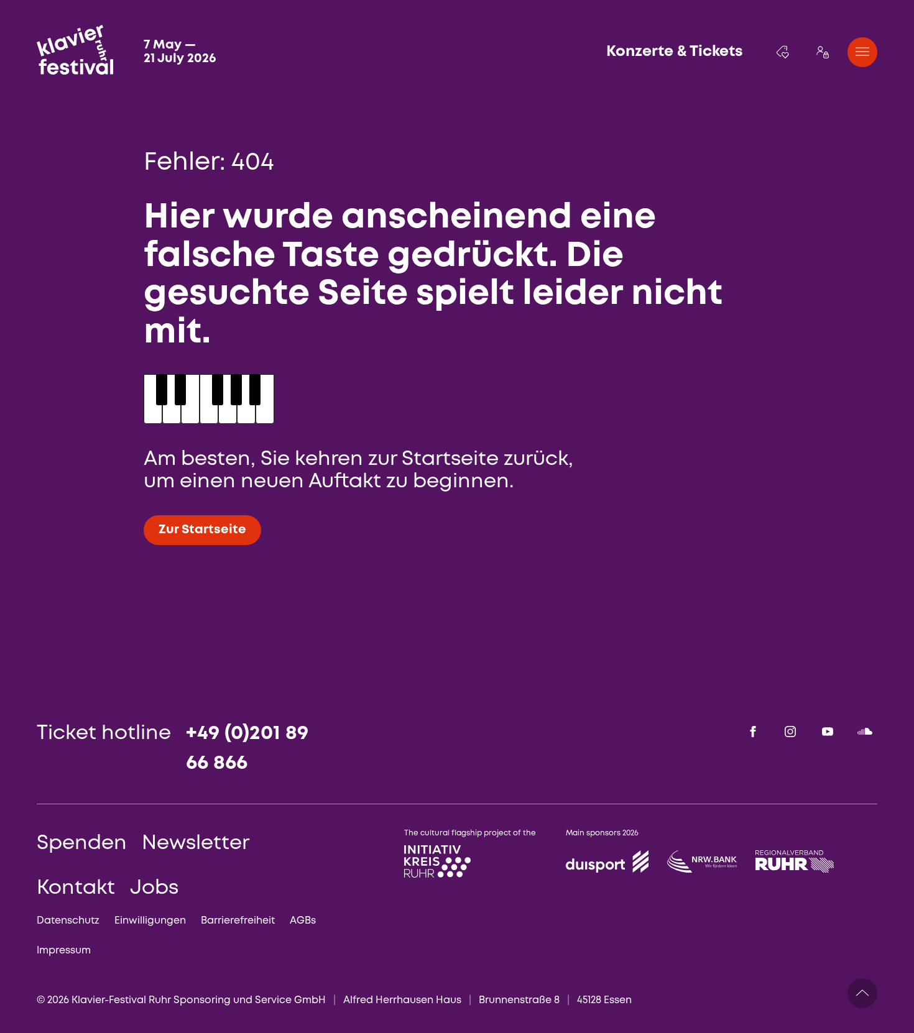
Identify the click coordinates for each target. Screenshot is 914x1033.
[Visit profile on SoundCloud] (864, 731)
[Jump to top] (862, 993)
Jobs (154, 888)
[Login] (823, 52)
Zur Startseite (202, 530)
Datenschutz (68, 920)
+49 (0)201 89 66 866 (247, 749)
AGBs (303, 920)
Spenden (82, 844)
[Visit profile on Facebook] (753, 731)
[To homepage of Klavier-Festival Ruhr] (75, 50)
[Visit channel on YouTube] (827, 731)
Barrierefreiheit (238, 920)
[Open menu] (862, 52)
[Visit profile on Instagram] (790, 731)
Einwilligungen (150, 920)
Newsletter (195, 844)
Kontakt (76, 888)
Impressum (64, 950)
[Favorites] (783, 52)
